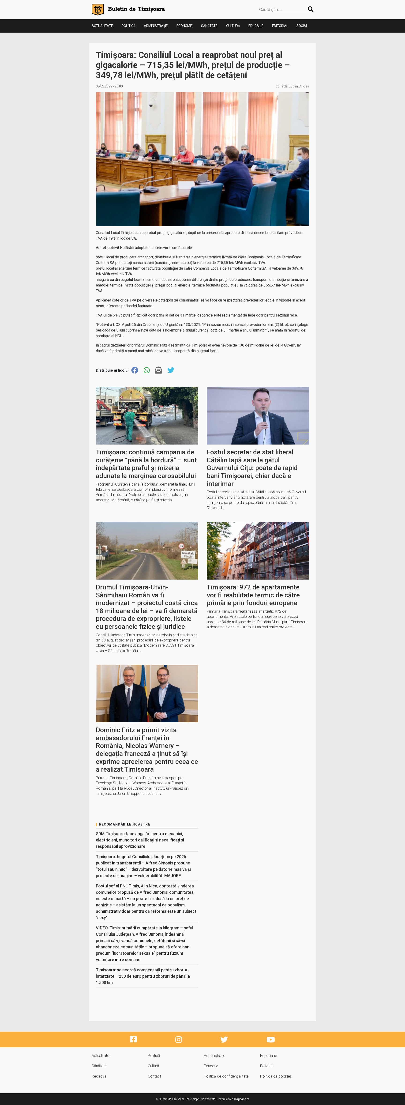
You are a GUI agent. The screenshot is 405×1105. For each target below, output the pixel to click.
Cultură (233, 26)
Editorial (280, 26)
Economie (184, 26)
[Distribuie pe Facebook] (134, 370)
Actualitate (102, 26)
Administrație (156, 26)
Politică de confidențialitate (226, 1076)
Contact (154, 1076)
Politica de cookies (276, 1076)
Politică (128, 26)
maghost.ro (242, 1099)
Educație (255, 26)
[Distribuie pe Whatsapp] (147, 370)
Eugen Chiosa (299, 86)
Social (302, 26)
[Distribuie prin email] (158, 370)
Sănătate (209, 26)
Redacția (99, 1076)
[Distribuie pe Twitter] (170, 370)
